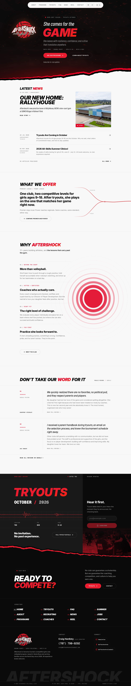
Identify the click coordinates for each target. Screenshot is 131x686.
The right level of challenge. (37, 310)
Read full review (53, 412)
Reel (72, 5)
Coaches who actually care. (37, 289)
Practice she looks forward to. (39, 331)
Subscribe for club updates (51, 62)
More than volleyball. (33, 269)
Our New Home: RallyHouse (42, 100)
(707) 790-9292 (69, 643)
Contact (80, 5)
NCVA (110, 683)
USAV (115, 683)
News (66, 5)
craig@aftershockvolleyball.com (69, 647)
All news (105, 161)
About (33, 5)
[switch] (98, 5)
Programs (42, 5)
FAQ (59, 5)
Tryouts (52, 5)
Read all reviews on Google (31, 458)
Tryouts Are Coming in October (51, 135)
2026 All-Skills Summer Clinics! (52, 149)
